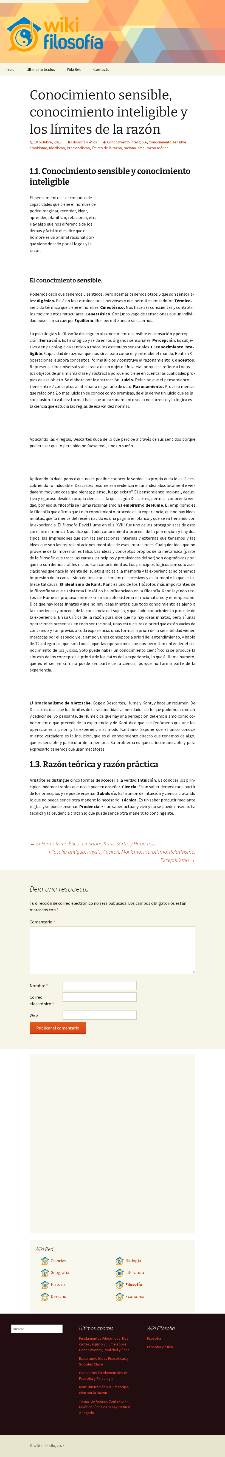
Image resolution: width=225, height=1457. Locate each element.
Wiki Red (74, 69)
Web (34, 1015)
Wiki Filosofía (44, 1445)
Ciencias (58, 1260)
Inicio (10, 69)
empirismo (38, 147)
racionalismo (134, 147)
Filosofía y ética (84, 142)
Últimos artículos (40, 69)
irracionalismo (78, 147)
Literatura (134, 1272)
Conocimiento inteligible (127, 142)
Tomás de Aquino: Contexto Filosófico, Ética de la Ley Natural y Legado (104, 1407)
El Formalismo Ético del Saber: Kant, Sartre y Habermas (93, 843)
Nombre (39, 985)
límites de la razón (107, 147)
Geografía (60, 1272)
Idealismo (57, 147)
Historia (58, 1284)
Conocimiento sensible (167, 142)
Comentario (42, 922)
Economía (134, 1296)
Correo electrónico (42, 1000)
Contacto (101, 69)
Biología (133, 1260)
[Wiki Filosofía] (112, 31)
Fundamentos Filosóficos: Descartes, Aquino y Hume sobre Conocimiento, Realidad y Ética (104, 1344)
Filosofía (133, 1284)
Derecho (58, 1296)
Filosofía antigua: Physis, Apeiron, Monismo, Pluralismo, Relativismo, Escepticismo (122, 855)
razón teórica (157, 147)
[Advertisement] (146, 235)
